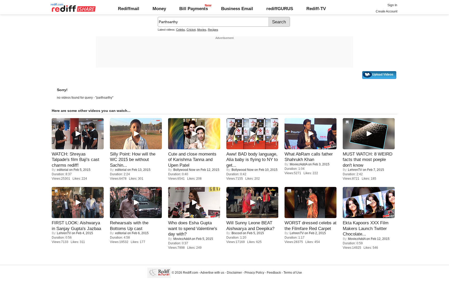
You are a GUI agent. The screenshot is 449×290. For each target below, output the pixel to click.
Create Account (386, 11)
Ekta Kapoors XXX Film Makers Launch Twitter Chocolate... (365, 228)
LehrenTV (355, 170)
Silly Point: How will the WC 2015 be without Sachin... (132, 159)
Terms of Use (292, 272)
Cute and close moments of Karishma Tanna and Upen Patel (192, 159)
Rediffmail (128, 8)
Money (159, 8)
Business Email (237, 8)
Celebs (180, 29)
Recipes (213, 29)
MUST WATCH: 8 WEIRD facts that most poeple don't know (367, 159)
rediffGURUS (279, 8)
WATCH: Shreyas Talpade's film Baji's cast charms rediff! (75, 159)
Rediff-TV (316, 8)
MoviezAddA (298, 164)
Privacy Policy (254, 272)
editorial (62, 170)
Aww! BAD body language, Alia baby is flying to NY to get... (252, 159)
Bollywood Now (184, 170)
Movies (201, 29)
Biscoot (237, 233)
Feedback (274, 272)
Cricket (191, 29)
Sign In (392, 5)
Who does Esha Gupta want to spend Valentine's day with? (192, 228)
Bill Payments (193, 8)
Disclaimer (234, 272)
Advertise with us (212, 272)
